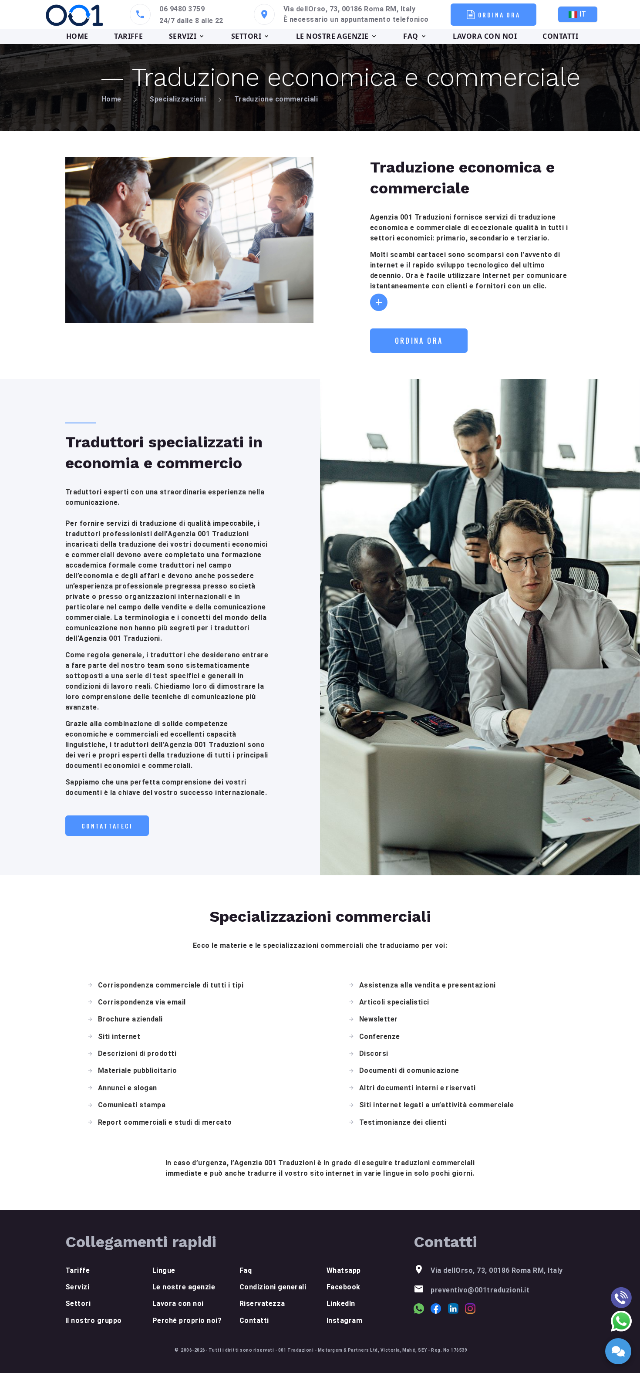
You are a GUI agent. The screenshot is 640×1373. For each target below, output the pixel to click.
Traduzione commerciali (276, 99)
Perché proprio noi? (187, 1320)
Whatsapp (344, 1270)
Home (111, 99)
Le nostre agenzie (183, 1287)
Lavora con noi (178, 1303)
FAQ (410, 36)
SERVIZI (182, 36)
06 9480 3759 (182, 9)
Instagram (344, 1320)
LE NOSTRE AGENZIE (332, 36)
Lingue (163, 1270)
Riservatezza (262, 1303)
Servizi (77, 1287)
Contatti (254, 1320)
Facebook (343, 1287)
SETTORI (246, 36)
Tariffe (77, 1270)
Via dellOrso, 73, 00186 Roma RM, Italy (349, 9)
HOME (77, 36)
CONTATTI (560, 36)
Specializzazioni (177, 99)
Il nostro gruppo (93, 1320)
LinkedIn (341, 1303)
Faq (245, 1270)
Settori (78, 1303)
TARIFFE (128, 36)
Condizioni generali (272, 1287)
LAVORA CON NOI (485, 36)
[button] (378, 302)
